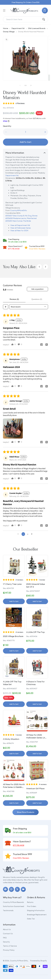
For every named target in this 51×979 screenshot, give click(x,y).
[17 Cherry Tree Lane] (13, 565)
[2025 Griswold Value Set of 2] (37, 565)
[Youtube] (23, 889)
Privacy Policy (8, 950)
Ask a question (37, 289)
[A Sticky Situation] (13, 720)
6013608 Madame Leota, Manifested (21, 218)
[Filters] (5, 306)
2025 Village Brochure (13, 636)
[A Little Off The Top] (37, 618)
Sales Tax (31, 919)
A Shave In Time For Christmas (35, 683)
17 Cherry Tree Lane (12, 584)
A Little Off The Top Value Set (12, 683)
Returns (30, 902)
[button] (4, 10)
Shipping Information (36, 910)
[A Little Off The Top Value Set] (13, 667)
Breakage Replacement (37, 914)
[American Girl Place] (37, 770)
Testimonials (8, 910)
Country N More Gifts (19, 961)
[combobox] (23, 19)
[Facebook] (5, 889)
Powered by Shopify (38, 961)
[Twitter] (17, 889)
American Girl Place (35, 788)
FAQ (5, 938)
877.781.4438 (13, 249)
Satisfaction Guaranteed (13, 906)
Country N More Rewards (13, 902)
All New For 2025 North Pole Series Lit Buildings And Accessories (14, 786)
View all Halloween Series (20, 228)
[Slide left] (20, 85)
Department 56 (18, 28)
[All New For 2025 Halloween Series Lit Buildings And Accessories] (37, 720)
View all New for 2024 (19, 230)
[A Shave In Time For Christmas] (37, 667)
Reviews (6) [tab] (14, 299)
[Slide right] (31, 85)
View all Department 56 (20, 225)
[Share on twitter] (46, 344)
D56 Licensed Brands (36, 28)
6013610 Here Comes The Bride (18, 221)
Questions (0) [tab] (36, 299)
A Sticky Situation (11, 739)
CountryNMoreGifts (18, 210)
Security (6, 942)
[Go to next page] (32, 534)
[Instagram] (11, 889)
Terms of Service (10, 946)
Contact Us (8, 933)
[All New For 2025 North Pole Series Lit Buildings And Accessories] (13, 770)
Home (5, 28)
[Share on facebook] (41, 345)
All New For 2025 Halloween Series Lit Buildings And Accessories (35, 736)
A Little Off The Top (35, 632)
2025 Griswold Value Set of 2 (35, 585)
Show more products (25, 812)
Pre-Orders (31, 906)
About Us (7, 929)
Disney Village (8, 31)
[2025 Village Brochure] (13, 618)
